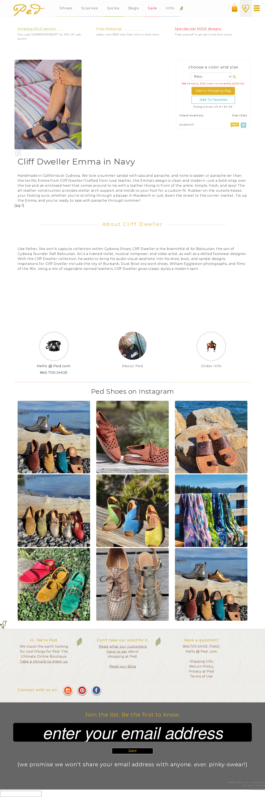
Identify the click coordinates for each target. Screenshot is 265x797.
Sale (152, 8)
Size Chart (239, 115)
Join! (132, 751)
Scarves (89, 8)
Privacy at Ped (201, 671)
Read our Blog (122, 666)
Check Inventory (191, 115)
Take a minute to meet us (43, 661)
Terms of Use (201, 676)
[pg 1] (19, 205)
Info (171, 8)
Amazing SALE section (37, 29)
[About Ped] (132, 373)
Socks (113, 8)
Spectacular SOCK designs (198, 29)
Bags (133, 8)
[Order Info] (211, 373)
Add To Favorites (213, 100)
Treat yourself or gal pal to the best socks (203, 34)
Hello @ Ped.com (54, 366)
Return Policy (201, 666)
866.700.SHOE (54, 372)
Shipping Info (201, 661)
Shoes (66, 8)
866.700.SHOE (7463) (201, 646)
